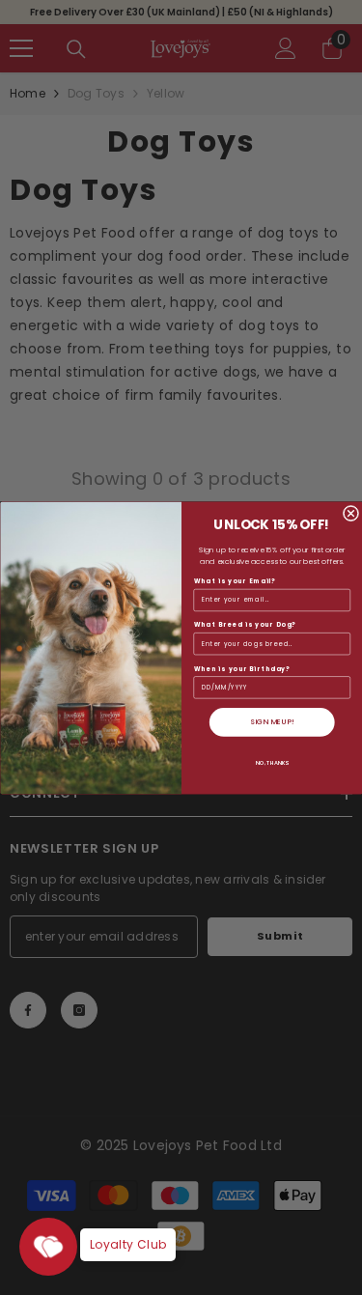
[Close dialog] (350, 513)
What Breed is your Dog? (244, 624)
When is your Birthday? (241, 667)
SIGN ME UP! (271, 722)
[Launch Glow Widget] (48, 1247)
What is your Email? (234, 581)
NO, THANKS (271, 762)
